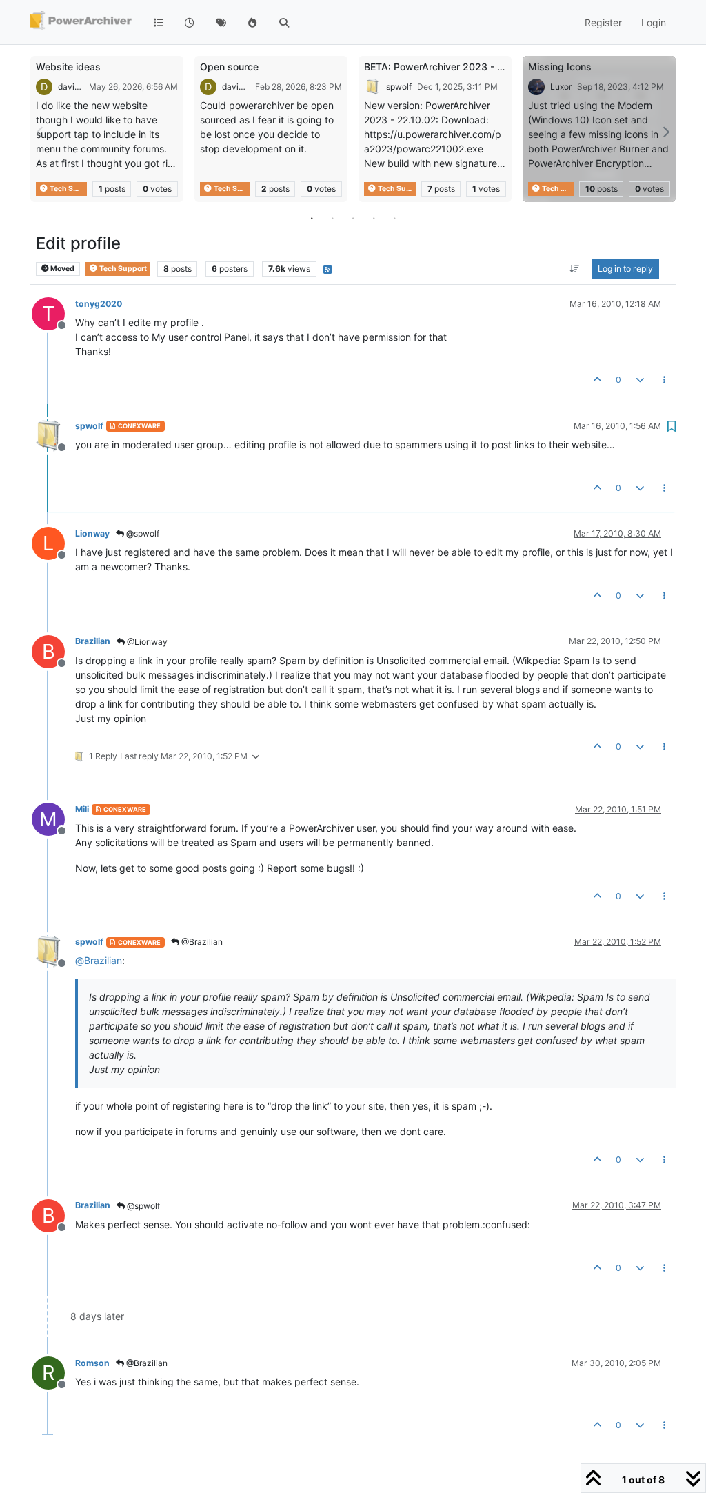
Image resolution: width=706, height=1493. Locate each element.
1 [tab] (312, 218)
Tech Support (67, 188)
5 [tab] (394, 218)
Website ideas (68, 66)
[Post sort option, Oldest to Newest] (574, 269)
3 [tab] (353, 218)
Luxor (561, 86)
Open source (229, 66)
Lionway (92, 533)
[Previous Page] (40, 132)
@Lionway (146, 642)
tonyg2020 (98, 304)
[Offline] (53, 435)
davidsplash (70, 86)
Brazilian (92, 641)
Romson (92, 1363)
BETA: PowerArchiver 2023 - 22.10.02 (451, 66)
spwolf (399, 86)
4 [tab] (374, 218)
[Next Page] (665, 132)
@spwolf (141, 533)
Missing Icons (560, 66)
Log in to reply (625, 268)
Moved (61, 268)
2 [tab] (332, 218)
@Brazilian (201, 941)
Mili (82, 809)
